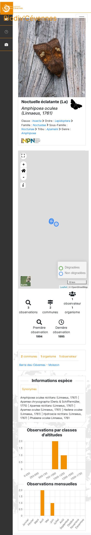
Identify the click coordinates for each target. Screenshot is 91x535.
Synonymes (29, 389)
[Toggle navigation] (82, 18)
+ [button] (23, 164)
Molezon (53, 364)
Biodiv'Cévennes (30, 18)
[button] (23, 171)
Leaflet (63, 287)
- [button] (23, 177)
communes (29, 356)
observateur (68, 356)
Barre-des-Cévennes (32, 364)
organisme (48, 356)
